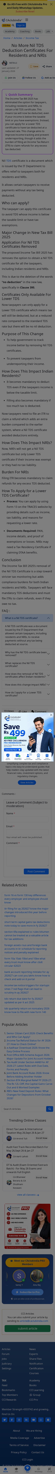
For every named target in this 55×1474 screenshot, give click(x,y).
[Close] (51, 714)
